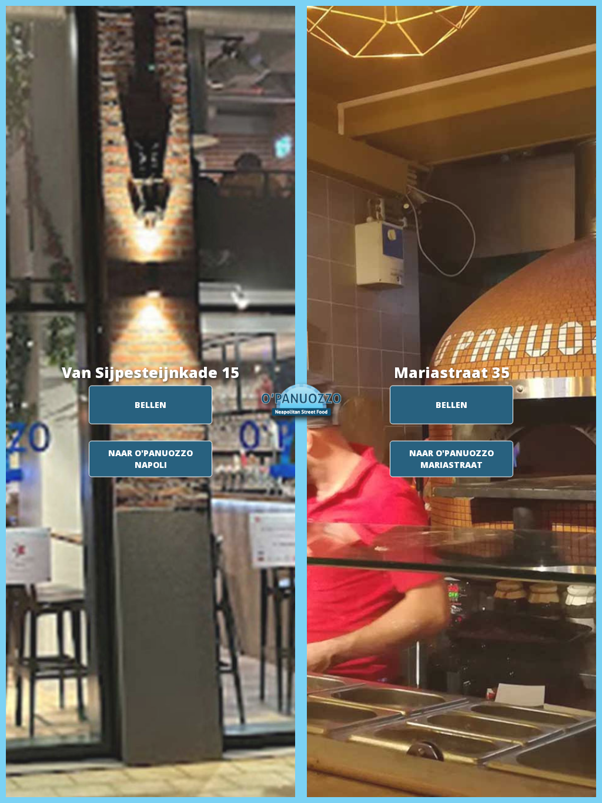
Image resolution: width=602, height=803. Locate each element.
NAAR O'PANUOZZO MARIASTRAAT (451, 458)
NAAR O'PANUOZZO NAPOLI (150, 458)
